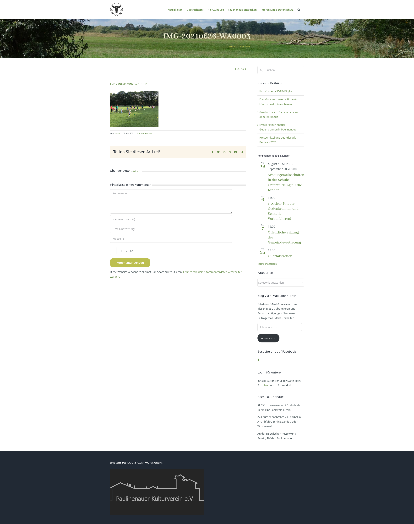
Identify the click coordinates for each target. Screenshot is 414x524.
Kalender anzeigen (267, 263)
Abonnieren (268, 338)
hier (266, 385)
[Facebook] (258, 359)
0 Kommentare (144, 133)
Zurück (241, 69)
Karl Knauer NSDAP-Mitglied (276, 91)
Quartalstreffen (280, 256)
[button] (299, 9)
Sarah (117, 133)
